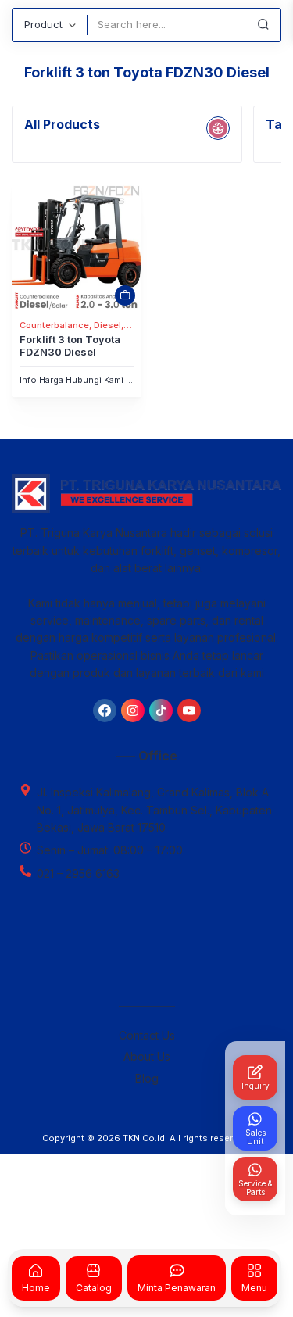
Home (36, 1287)
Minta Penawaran (177, 1287)
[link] (76, 247)
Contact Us (147, 1035)
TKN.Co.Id (144, 1138)
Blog (147, 1078)
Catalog (94, 1287)
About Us (146, 1056)
